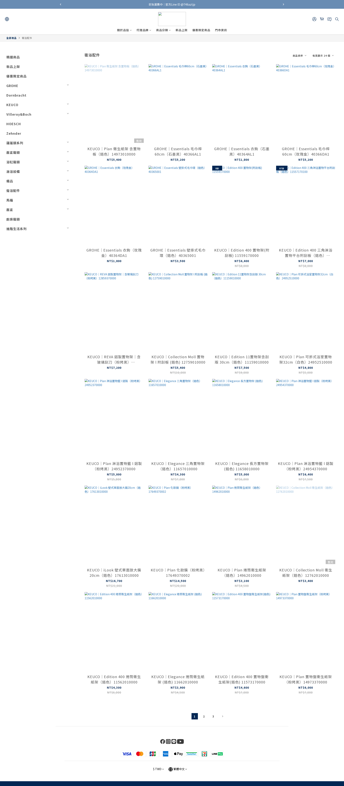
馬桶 (9, 200)
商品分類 (162, 30)
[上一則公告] (60, 4)
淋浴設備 (13, 171)
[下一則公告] (283, 4)
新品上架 (182, 30)
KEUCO (12, 104)
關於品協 (123, 30)
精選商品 (13, 57)
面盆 (9, 209)
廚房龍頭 (13, 219)
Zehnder (13, 133)
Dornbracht (16, 95)
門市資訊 (221, 30)
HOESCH (13, 123)
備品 (9, 181)
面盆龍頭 (13, 152)
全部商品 (11, 38)
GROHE (12, 85)
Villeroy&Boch (18, 114)
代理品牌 (143, 30)
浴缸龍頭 (13, 162)
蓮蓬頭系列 (14, 142)
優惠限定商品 (201, 30)
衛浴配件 (27, 38)
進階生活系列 (16, 228)
